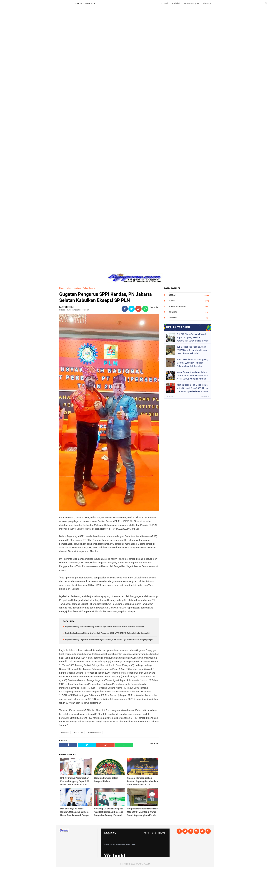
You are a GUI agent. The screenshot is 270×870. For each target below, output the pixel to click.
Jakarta (173, 312)
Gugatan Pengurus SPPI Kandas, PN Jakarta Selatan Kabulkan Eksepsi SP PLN (105, 297)
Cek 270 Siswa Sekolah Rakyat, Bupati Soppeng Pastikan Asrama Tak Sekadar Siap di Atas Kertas (192, 337)
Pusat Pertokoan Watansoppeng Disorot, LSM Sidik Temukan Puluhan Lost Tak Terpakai (192, 362)
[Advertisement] (135, 22)
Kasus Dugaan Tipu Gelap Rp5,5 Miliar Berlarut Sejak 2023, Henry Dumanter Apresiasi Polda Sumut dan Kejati (193, 388)
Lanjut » (205, 396)
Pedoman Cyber (191, 3)
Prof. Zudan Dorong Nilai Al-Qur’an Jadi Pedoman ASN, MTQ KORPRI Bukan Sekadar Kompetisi (107, 633)
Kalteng (173, 318)
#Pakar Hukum (94, 732)
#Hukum (65, 732)
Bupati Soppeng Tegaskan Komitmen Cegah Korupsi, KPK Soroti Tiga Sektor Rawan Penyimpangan (109, 639)
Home (61, 288)
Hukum (69, 288)
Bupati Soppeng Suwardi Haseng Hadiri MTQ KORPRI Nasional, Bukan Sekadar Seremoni (104, 626)
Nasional (77, 288)
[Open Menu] (4, 3)
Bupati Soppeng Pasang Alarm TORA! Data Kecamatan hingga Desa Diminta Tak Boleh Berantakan (192, 350)
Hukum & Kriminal (178, 306)
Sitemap (207, 3)
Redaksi (176, 3)
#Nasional (78, 732)
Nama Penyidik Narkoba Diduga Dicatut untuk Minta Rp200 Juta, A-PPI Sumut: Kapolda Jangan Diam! (192, 375)
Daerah (172, 295)
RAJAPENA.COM (143, 864)
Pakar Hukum (89, 288)
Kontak (164, 3)
